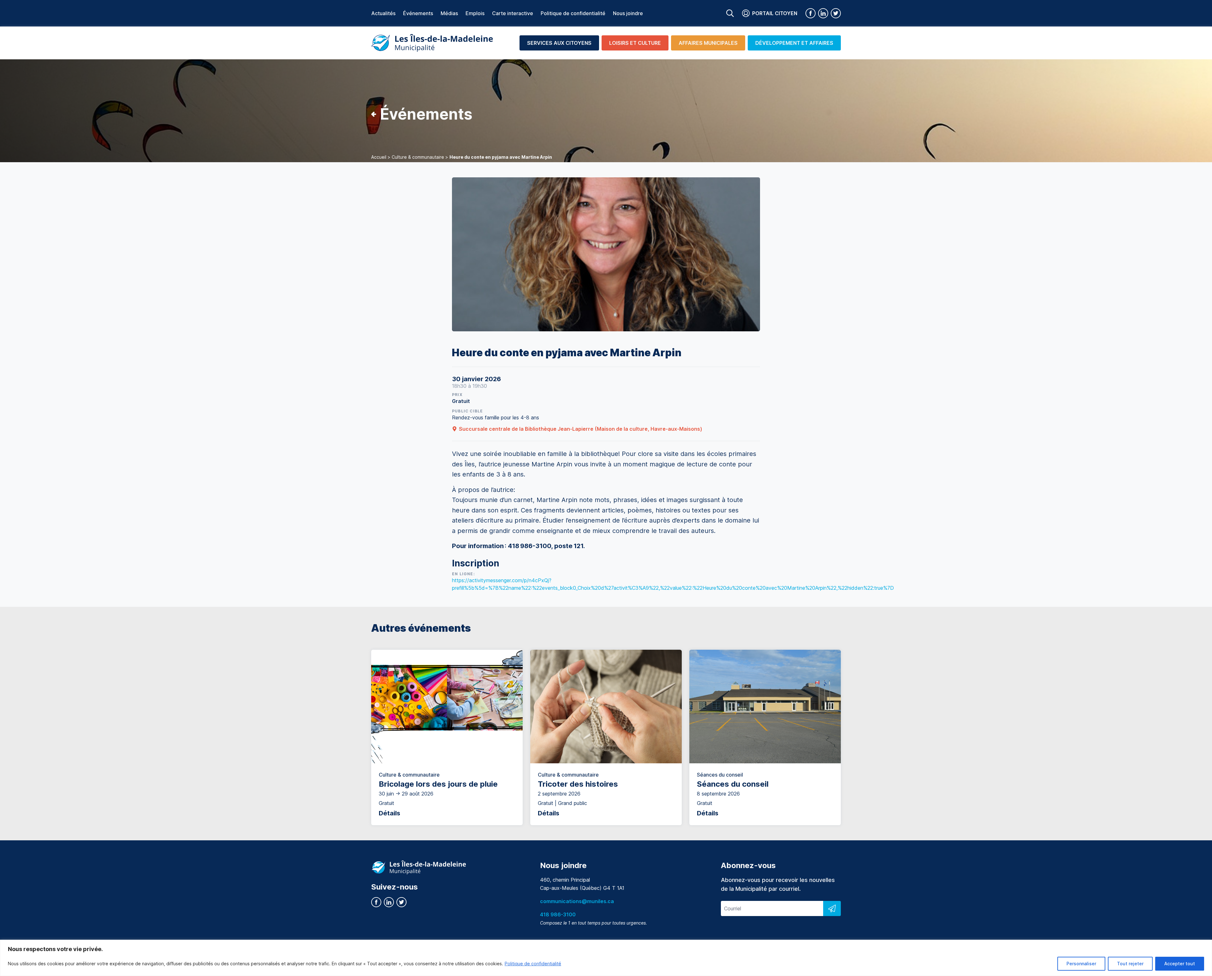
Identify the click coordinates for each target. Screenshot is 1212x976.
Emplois (475, 13)
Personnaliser (1081, 963)
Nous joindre (628, 13)
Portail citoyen (774, 13)
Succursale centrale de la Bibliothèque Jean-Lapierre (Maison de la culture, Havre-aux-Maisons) (580, 429)
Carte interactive (512, 13)
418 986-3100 (558, 914)
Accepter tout (1179, 963)
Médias (449, 13)
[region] (606, 958)
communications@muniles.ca (577, 901)
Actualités (383, 13)
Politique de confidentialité (533, 963)
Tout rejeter (1130, 963)
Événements (418, 13)
